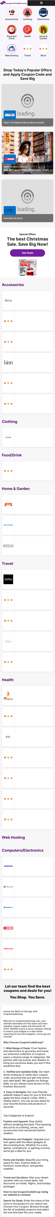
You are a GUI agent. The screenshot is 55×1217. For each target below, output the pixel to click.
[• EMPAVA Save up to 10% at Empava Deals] (27, 546)
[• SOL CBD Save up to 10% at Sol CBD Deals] (27, 819)
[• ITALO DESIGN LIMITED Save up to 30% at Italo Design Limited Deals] (27, 300)
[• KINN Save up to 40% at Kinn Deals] (27, 362)
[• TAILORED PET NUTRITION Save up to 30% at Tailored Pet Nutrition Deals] (27, 504)
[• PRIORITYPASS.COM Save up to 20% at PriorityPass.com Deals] (27, 641)
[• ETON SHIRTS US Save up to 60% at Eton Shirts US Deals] (27, 437)
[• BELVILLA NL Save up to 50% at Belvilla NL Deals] (27, 662)
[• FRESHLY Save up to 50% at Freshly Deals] (27, 471)
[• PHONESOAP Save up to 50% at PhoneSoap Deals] (27, 907)
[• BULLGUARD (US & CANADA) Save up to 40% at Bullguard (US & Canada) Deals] (27, 949)
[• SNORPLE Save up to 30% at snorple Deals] (27, 799)
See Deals (27, 252)
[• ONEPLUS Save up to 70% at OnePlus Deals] (27, 928)
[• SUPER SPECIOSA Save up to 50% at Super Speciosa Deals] (27, 737)
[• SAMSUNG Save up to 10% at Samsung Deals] (27, 866)
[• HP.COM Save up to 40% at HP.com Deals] (27, 969)
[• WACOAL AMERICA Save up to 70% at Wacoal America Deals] (27, 383)
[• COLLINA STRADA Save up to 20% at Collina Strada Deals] (27, 404)
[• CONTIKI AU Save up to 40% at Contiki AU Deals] (27, 600)
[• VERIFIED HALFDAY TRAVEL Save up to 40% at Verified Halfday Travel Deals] (27, 579)
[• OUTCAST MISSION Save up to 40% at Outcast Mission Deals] (27, 778)
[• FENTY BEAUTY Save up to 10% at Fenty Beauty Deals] (27, 757)
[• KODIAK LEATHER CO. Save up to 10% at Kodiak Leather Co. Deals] (27, 620)
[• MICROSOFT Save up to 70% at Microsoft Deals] (27, 887)
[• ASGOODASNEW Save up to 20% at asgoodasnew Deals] (27, 321)
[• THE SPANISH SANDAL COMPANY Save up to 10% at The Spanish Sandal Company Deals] (27, 342)
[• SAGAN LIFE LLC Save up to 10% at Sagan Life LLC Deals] (27, 525)
